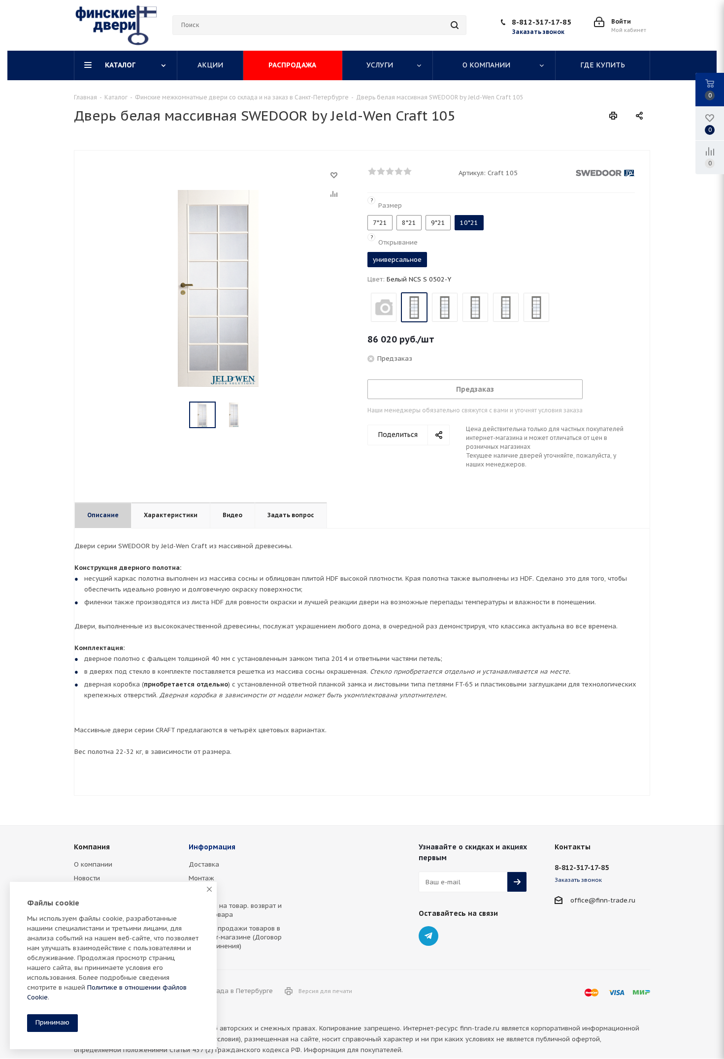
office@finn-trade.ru (602, 900)
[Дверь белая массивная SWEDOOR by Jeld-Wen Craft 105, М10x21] (218, 287)
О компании (93, 864)
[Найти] (454, 25)
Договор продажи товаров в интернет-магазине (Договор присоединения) (235, 937)
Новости (87, 878)
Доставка (204, 864)
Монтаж (201, 878)
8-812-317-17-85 (541, 22)
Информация (212, 846)
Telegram (428, 936)
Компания (92, 846)
